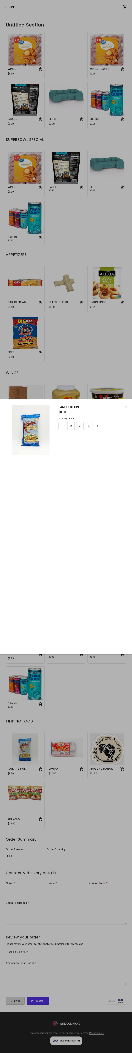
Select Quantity (66, 418)
